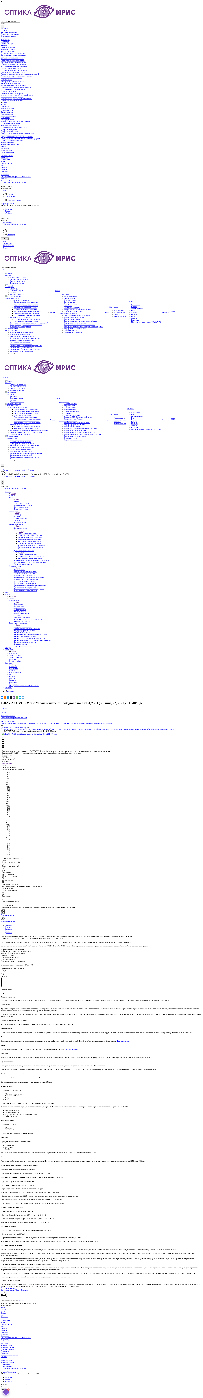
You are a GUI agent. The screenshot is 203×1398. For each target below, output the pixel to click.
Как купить (13, 653)
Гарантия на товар (7, 1349)
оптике (21, 1300)
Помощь (4, 1357)
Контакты (4, 1332)
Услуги (11, 598)
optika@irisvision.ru (9, 204)
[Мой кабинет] (2, 468)
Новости (4, 1322)
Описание (8, 925)
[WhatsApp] (17, 697)
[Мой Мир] (8, 697)
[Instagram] (6, 230)
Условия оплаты (71, 1049)
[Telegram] (6, 232)
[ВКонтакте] (2, 697)
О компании (5, 1321)
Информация (5, 1340)
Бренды (3, 1313)
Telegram (8, 211)
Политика (4, 1353)
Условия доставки (7, 1347)
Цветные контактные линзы (28, 554)
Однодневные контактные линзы (13, 729)
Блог (2, 1315)
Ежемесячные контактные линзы (62, 729)
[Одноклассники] (5, 697)
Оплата (7, 931)
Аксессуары (18, 515)
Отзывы (8, 927)
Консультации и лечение (22, 627)
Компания (13, 667)
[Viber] (14, 697)
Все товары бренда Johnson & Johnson (14, 1290)
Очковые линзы (19, 570)
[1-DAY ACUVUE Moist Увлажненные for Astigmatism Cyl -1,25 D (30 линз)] (30, 734)
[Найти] (2, 26)
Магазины (4, 1343)
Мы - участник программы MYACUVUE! (16, 1338)
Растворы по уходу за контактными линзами (76, 723)
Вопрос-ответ (6, 1364)
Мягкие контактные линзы (27, 534)
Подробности (7, 763)
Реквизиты (5, 1336)
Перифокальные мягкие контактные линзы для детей (40, 723)
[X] (11, 697)
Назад (13, 494)
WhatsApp (8, 213)
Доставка (8, 933)
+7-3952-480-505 (7, 180)
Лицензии (4, 1334)
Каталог (12, 496)
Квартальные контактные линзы (85, 729)
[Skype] (20, 697)
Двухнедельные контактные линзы (37, 729)
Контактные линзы (20, 528)
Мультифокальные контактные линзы (134, 729)
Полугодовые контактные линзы (109, 729)
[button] (6, 1392)
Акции (3, 1309)
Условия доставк (123, 1041)
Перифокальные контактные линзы (161, 729)
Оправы (16, 501)
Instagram (8, 209)
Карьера (4, 1330)
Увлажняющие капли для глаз (102, 723)
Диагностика (18, 604)
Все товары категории (9, 1288)
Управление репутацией (9, 1355)
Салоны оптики (6, 1324)
